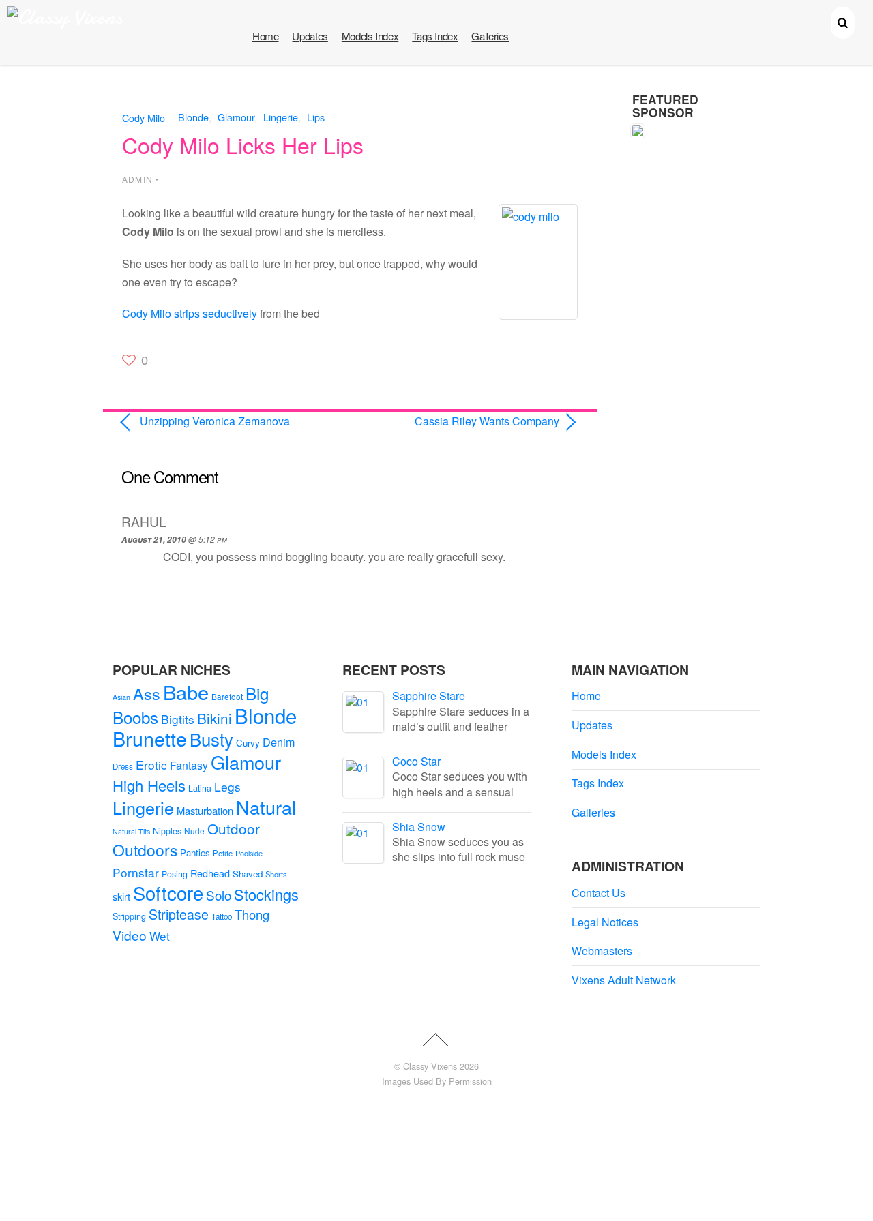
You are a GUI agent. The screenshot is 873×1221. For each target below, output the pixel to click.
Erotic (151, 764)
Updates (309, 36)
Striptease (179, 914)
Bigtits (177, 718)
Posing (175, 874)
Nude (194, 830)
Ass (146, 693)
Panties (195, 852)
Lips (316, 117)
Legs (227, 786)
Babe (186, 692)
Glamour (236, 117)
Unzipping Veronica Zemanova (215, 421)
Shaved (248, 873)
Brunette (150, 738)
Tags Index (435, 36)
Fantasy (189, 765)
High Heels (149, 785)
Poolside (249, 852)
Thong (252, 914)
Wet (159, 935)
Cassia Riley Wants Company (461, 421)
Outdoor (233, 828)
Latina (199, 788)
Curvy (248, 742)
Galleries (490, 36)
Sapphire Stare (428, 696)
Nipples (167, 831)
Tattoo (221, 916)
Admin (137, 179)
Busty (211, 738)
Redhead (210, 873)
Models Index (370, 36)
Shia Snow (418, 826)
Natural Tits (131, 831)
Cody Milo (143, 117)
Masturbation (205, 810)
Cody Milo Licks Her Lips (243, 144)
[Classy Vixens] (65, 17)
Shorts (276, 874)
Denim (279, 742)
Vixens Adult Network (624, 980)
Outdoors (145, 850)
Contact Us (598, 893)
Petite (223, 852)
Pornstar (136, 872)
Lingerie (280, 117)
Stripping (129, 916)
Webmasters (602, 951)
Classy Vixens (430, 1065)
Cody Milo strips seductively (189, 313)
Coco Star (416, 761)
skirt (121, 896)
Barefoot (227, 696)
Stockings (266, 894)
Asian (121, 697)
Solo (218, 895)
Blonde (193, 117)
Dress (123, 766)
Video (130, 935)
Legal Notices (605, 922)
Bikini (214, 718)
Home (265, 36)
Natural (266, 807)
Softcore (168, 892)
